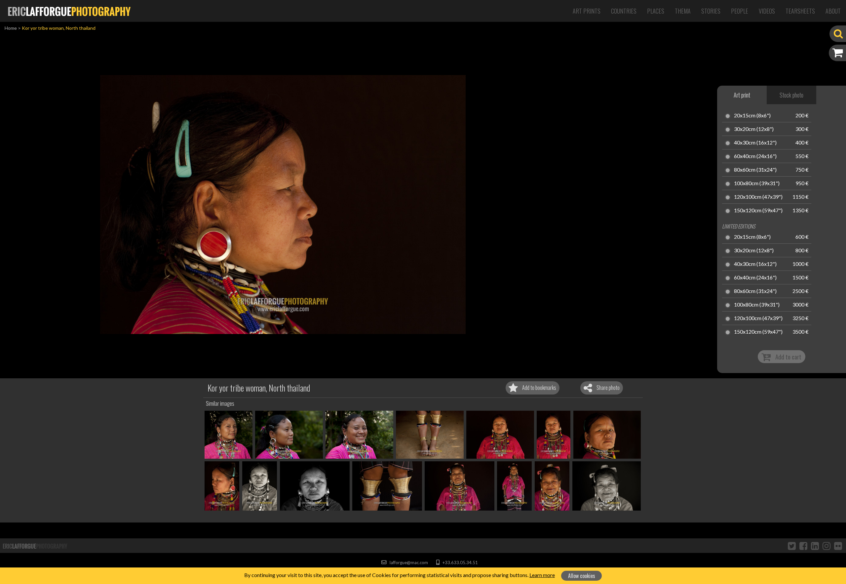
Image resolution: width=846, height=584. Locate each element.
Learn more (542, 575)
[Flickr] (838, 545)
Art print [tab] (742, 95)
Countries (623, 11)
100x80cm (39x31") (757, 183)
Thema (683, 11)
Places (655, 11)
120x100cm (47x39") (758, 197)
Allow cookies (581, 576)
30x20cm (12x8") (754, 129)
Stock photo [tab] (791, 95)
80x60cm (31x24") (755, 170)
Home (11, 28)
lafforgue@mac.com (408, 562)
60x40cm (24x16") (755, 156)
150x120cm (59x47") (758, 210)
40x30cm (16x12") (755, 143)
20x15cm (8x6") (752, 115)
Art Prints (586, 11)
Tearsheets (800, 11)
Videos (767, 11)
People (739, 11)
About (833, 11)
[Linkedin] (815, 545)
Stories (710, 11)
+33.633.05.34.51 (460, 562)
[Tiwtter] (792, 545)
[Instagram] (826, 545)
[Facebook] (803, 545)
